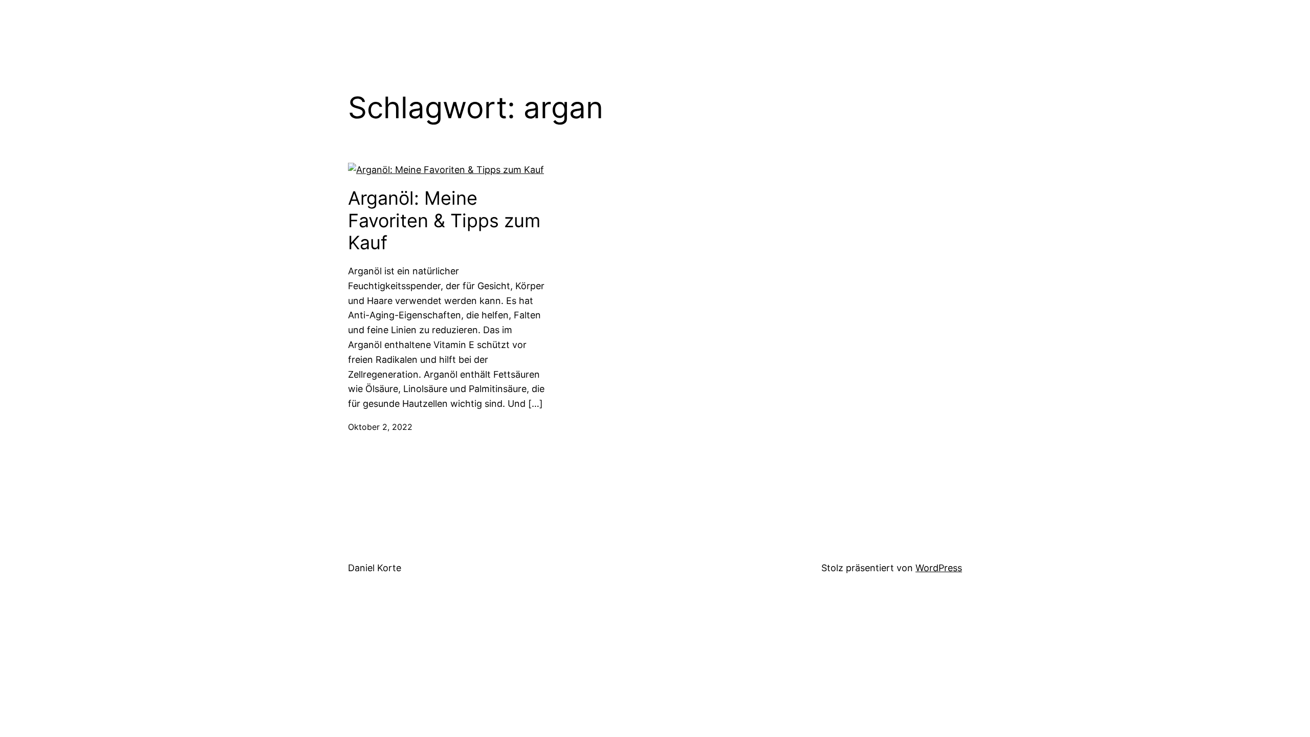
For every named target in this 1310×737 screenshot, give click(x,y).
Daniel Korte (374, 567)
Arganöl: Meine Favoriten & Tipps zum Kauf (444, 220)
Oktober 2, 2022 (380, 427)
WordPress (938, 567)
